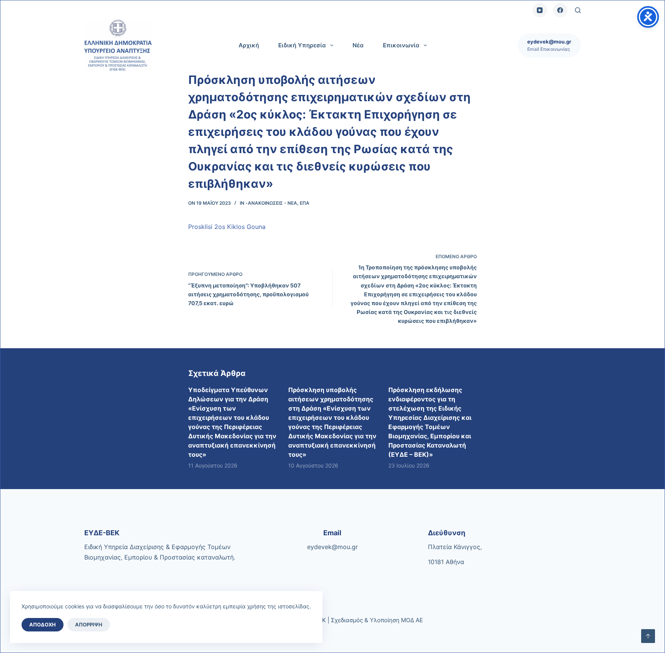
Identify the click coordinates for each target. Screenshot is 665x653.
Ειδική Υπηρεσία (302, 45)
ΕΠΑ (304, 203)
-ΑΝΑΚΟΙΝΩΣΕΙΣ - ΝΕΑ (271, 203)
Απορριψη (88, 624)
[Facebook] (560, 10)
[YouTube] (540, 10)
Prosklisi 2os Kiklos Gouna (227, 226)
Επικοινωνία (401, 45)
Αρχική (249, 45)
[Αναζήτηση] (578, 10)
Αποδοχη (42, 624)
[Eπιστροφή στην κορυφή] (648, 636)
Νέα (358, 45)
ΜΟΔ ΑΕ (412, 620)
